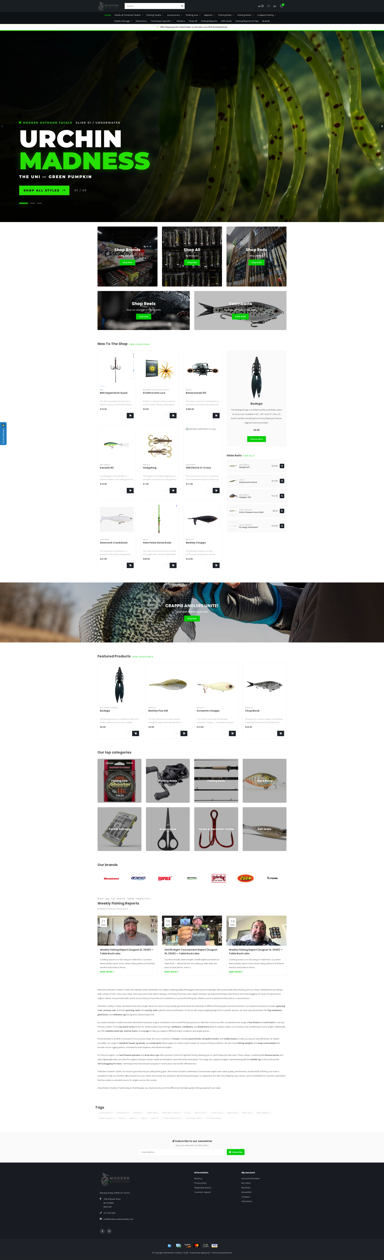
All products (247, 1201)
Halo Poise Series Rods (157, 542)
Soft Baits (247, 808)
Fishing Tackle (154, 15)
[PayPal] (205, 1245)
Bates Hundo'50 (196, 393)
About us (198, 1178)
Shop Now (127, 262)
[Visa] (214, 1245)
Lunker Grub (217, 1113)
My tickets (246, 1187)
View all (248, 456)
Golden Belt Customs (171, 1113)
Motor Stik (247, 1113)
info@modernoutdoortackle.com (118, 1219)
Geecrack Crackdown (114, 542)
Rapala (133, 1118)
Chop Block (252, 710)
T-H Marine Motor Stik (172, 1118)
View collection (139, 344)
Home (108, 15)
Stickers (181, 21)
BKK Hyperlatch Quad (113, 393)
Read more (106, 971)
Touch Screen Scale (194, 1118)
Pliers (122, 1118)
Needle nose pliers (107, 1118)
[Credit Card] (178, 1245)
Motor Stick (232, 1113)
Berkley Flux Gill (158, 710)
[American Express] (169, 1245)
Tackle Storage (122, 21)
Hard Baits (247, 760)
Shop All (193, 21)
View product (256, 439)
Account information (251, 1178)
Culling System (106, 1113)
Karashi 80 (107, 467)
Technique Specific (161, 21)
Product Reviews (3, 435)
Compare (246, 1196)
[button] (2, 126)
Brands (266, 21)
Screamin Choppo (208, 710)
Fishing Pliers (123, 1113)
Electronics (141, 21)
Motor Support (263, 1113)
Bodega (256, 404)
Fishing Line (192, 15)
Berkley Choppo (196, 542)
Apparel (208, 15)
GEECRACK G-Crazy (198, 467)
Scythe (154, 1118)
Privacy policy (200, 1183)
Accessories (173, 15)
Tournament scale (214, 1118)
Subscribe (237, 1152)
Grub (187, 1113)
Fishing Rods (225, 15)
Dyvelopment (226, 1252)
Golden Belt (152, 1113)
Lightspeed (205, 1252)
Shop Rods (256, 262)
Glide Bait (138, 1113)
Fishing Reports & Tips (247, 21)
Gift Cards (226, 21)
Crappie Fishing (265, 15)
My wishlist (246, 1192)
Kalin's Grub (201, 1113)
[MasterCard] (196, 1245)
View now (143, 316)
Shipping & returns (202, 1187)
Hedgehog (149, 467)
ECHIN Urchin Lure (154, 393)
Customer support (202, 1192)
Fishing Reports (209, 21)
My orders (246, 1183)
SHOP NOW (240, 316)
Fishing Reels (244, 15)
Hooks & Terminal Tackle (128, 15)
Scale (144, 1118)
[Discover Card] (187, 1245)
